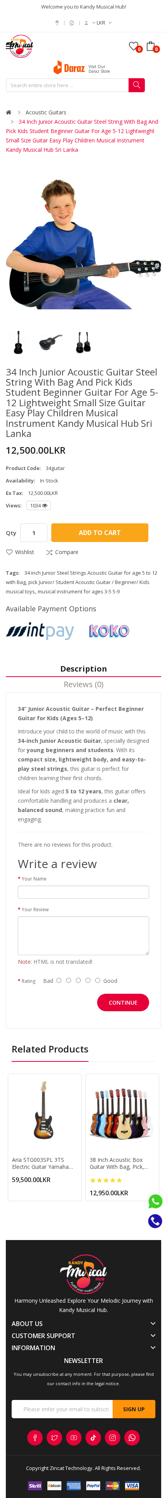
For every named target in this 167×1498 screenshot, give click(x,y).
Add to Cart (100, 532)
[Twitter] (54, 1437)
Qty (11, 533)
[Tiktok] (93, 1437)
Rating (28, 981)
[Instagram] (112, 1437)
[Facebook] (35, 1437)
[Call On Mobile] (155, 1220)
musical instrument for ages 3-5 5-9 (79, 591)
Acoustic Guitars (46, 112)
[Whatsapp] (132, 1437)
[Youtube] (74, 1437)
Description (83, 668)
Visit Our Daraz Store (99, 69)
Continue (123, 1002)
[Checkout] (73, 23)
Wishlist (24, 552)
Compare (66, 552)
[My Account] (90, 23)
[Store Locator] (58, 23)
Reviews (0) (84, 684)
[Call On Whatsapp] (155, 1203)
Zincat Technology (71, 1468)
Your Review (35, 909)
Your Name (34, 878)
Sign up (134, 1409)
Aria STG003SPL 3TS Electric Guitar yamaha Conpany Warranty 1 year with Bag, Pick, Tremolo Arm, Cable (44, 1163)
